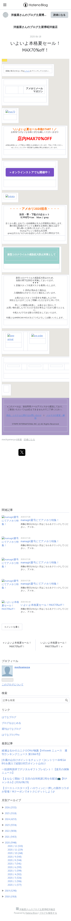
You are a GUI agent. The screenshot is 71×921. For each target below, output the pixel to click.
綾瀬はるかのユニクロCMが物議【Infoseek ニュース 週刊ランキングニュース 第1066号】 (34, 752)
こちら (27, 71)
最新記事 (7, 743)
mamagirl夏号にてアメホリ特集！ (40, 520)
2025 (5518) (11, 813)
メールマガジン (38, 90)
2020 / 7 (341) (14, 863)
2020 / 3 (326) (15, 877)
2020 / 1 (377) (15, 884)
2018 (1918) (11, 896)
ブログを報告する (48, 913)
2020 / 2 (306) (15, 881)
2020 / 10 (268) (15, 853)
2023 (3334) (11, 825)
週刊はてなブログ (11, 728)
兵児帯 (44, 230)
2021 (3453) (11, 836)
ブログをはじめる (11, 723)
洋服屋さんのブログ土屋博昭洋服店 (35, 27)
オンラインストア (18, 147)
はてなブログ (9, 717)
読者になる (59, 14)
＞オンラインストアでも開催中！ (29, 172)
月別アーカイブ (11, 800)
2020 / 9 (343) (15, 856)
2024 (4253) (11, 819)
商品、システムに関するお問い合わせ (24, 415)
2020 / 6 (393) (15, 867)
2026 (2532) (11, 807)
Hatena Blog (32, 913)
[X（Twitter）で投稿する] (21, 452)
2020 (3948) (11, 842)
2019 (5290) (11, 890)
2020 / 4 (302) (15, 874)
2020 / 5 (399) (15, 870)
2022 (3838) (11, 830)
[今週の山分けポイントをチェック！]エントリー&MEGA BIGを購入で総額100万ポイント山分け (34, 761)
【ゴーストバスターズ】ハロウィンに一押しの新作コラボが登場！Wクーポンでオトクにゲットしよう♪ (35, 789)
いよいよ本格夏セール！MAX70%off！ (43, 604)
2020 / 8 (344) (15, 860)
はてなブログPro (10, 734)
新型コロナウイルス (18, 254)
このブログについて (12, 684)
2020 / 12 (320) (15, 846)
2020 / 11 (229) (15, 849)
